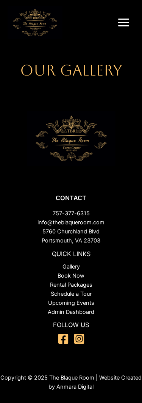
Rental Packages (71, 284)
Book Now (71, 275)
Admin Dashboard (71, 312)
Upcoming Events (71, 303)
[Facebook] (63, 338)
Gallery (71, 266)
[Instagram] (79, 338)
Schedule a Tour (71, 293)
